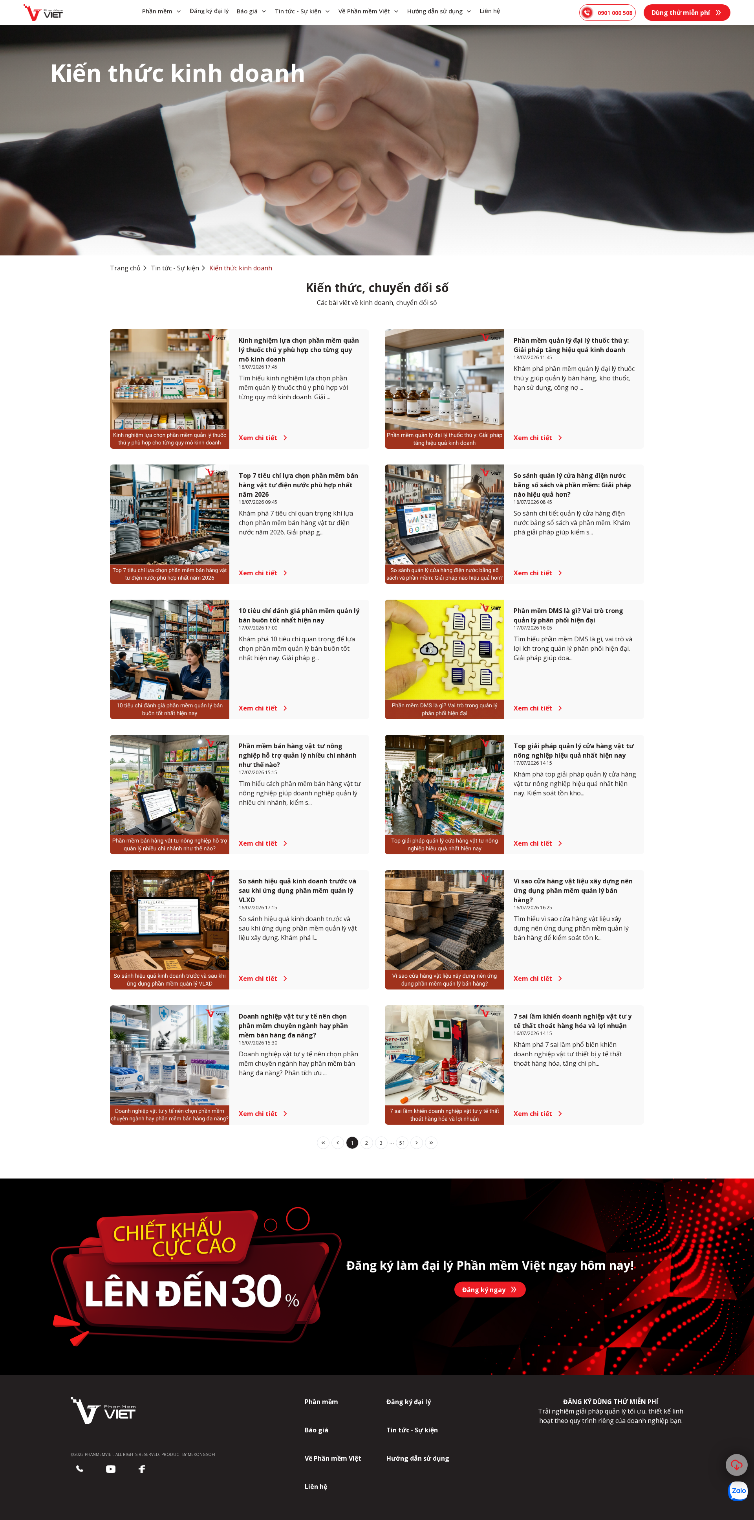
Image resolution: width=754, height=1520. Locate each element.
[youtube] (110, 1469)
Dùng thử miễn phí (681, 12)
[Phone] (79, 1469)
